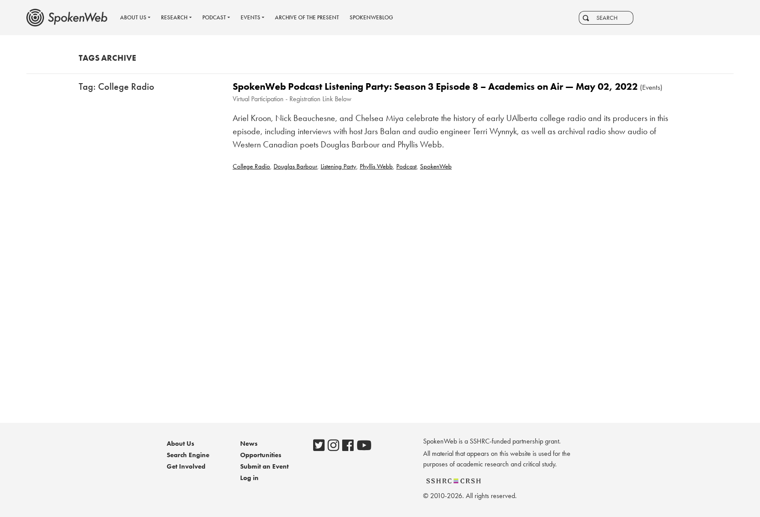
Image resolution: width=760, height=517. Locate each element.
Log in (249, 477)
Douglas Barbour (295, 166)
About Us (180, 443)
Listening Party (338, 166)
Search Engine (188, 455)
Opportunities (260, 455)
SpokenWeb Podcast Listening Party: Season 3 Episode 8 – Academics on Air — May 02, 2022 (435, 86)
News (249, 443)
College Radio (251, 166)
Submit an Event (264, 466)
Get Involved (186, 466)
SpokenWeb (436, 166)
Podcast (406, 166)
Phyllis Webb (376, 166)
